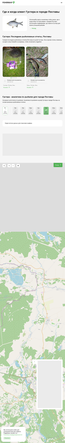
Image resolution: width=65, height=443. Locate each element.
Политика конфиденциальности (13, 434)
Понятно (7, 438)
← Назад (33, 28)
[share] (4, 165)
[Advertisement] (32, 145)
